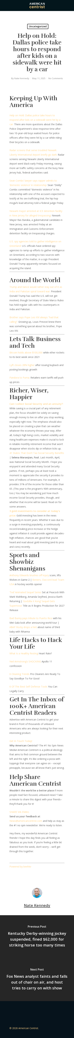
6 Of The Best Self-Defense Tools (28, 686)
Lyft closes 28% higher (22, 365)
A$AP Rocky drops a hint (23, 627)
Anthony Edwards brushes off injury (29, 575)
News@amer (16, 820)
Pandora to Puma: (19, 377)
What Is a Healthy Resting (23, 653)
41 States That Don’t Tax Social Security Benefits (36, 453)
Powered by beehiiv (20, 866)
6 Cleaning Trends (19, 674)
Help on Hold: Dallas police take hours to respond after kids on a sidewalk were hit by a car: (34, 120)
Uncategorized (38, 26)
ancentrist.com (34, 820)
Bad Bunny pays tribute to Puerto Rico (30, 618)
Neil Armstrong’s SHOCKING (25, 661)
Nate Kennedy (21, 78)
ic (25, 820)
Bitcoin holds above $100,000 (26, 352)
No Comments (55, 78)
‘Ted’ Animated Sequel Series (25, 592)
